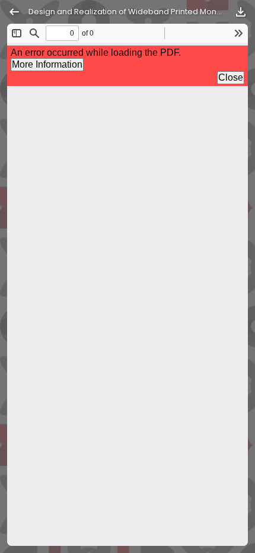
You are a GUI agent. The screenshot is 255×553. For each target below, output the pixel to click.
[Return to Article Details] (14, 12)
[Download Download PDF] (241, 12)
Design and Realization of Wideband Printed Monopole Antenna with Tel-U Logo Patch (127, 11)
